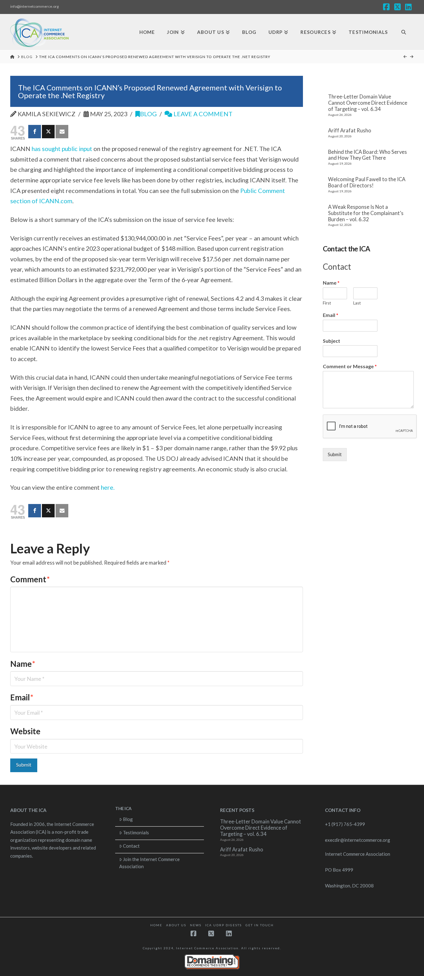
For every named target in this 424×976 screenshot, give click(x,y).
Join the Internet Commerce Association (149, 862)
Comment (30, 579)
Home (156, 925)
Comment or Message (350, 366)
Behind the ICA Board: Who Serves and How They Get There (367, 155)
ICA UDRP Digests (223, 925)
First (327, 302)
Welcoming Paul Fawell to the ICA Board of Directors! (366, 182)
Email (22, 697)
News (195, 925)
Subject (331, 341)
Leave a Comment (202, 113)
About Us (176, 925)
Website (25, 731)
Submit (335, 454)
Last (357, 302)
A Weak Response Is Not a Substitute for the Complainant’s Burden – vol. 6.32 (366, 213)
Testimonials (136, 832)
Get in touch (260, 925)
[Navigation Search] (404, 32)
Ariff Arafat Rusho (349, 131)
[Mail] (62, 131)
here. (108, 487)
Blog (148, 113)
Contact (131, 846)
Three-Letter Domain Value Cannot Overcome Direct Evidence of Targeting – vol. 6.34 (367, 103)
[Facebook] (34, 131)
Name (22, 663)
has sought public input (62, 148)
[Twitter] (48, 131)
